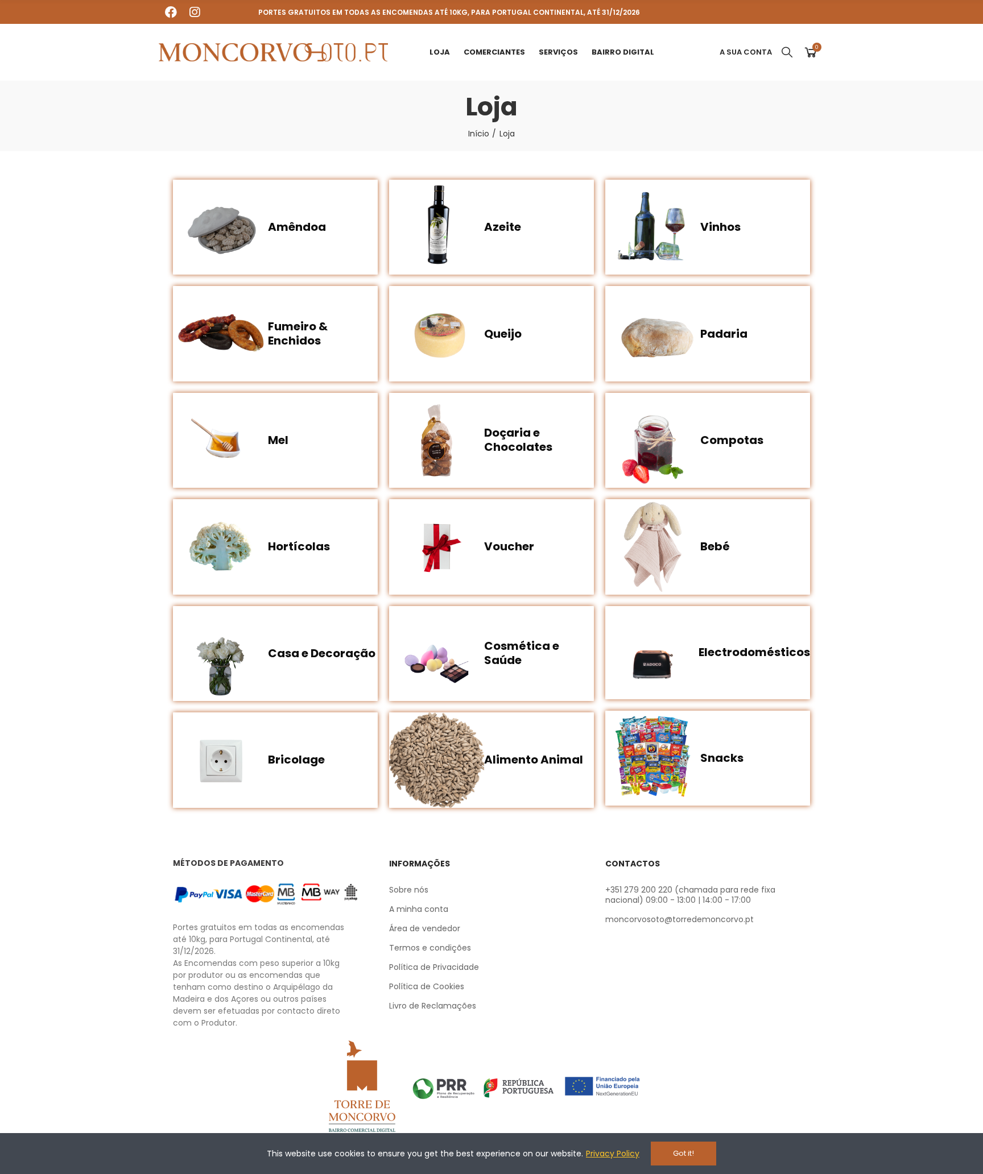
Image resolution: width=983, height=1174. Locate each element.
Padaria (723, 334)
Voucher (509, 546)
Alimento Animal (533, 760)
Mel (278, 440)
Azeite (502, 227)
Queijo (503, 334)
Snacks (722, 758)
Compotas (731, 440)
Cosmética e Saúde (521, 653)
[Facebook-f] (171, 12)
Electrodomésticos (754, 652)
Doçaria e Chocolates (518, 440)
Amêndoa (297, 227)
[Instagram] (194, 12)
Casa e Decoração (321, 653)
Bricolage (296, 760)
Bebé (715, 546)
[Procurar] (783, 52)
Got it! (683, 1153)
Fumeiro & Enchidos (298, 333)
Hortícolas (299, 546)
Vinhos (720, 227)
